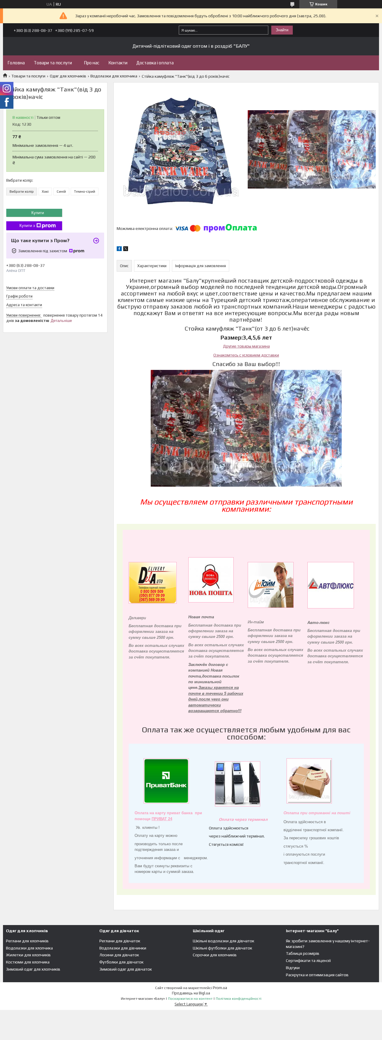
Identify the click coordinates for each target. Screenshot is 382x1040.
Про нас (91, 62)
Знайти (282, 30)
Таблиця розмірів (302, 953)
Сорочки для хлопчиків (215, 954)
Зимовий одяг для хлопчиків (33, 969)
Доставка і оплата (155, 62)
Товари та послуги (53, 62)
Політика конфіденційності (238, 999)
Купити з (27, 225)
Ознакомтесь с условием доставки (246, 355)
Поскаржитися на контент (190, 999)
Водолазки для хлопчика (113, 76)
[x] (125, 249)
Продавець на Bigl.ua (191, 993)
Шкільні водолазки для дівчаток (223, 940)
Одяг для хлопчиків (68, 76)
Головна (16, 62)
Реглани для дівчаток (119, 940)
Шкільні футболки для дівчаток (222, 948)
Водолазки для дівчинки (122, 948)
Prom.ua (220, 987)
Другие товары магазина (246, 346)
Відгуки (293, 967)
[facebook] (119, 249)
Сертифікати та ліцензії (308, 960)
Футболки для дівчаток (121, 962)
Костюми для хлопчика (28, 962)
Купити (37, 213)
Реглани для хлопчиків (27, 940)
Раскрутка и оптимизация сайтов (317, 974)
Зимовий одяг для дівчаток (125, 969)
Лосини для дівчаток (119, 954)
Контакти (117, 62)
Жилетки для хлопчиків (28, 954)
